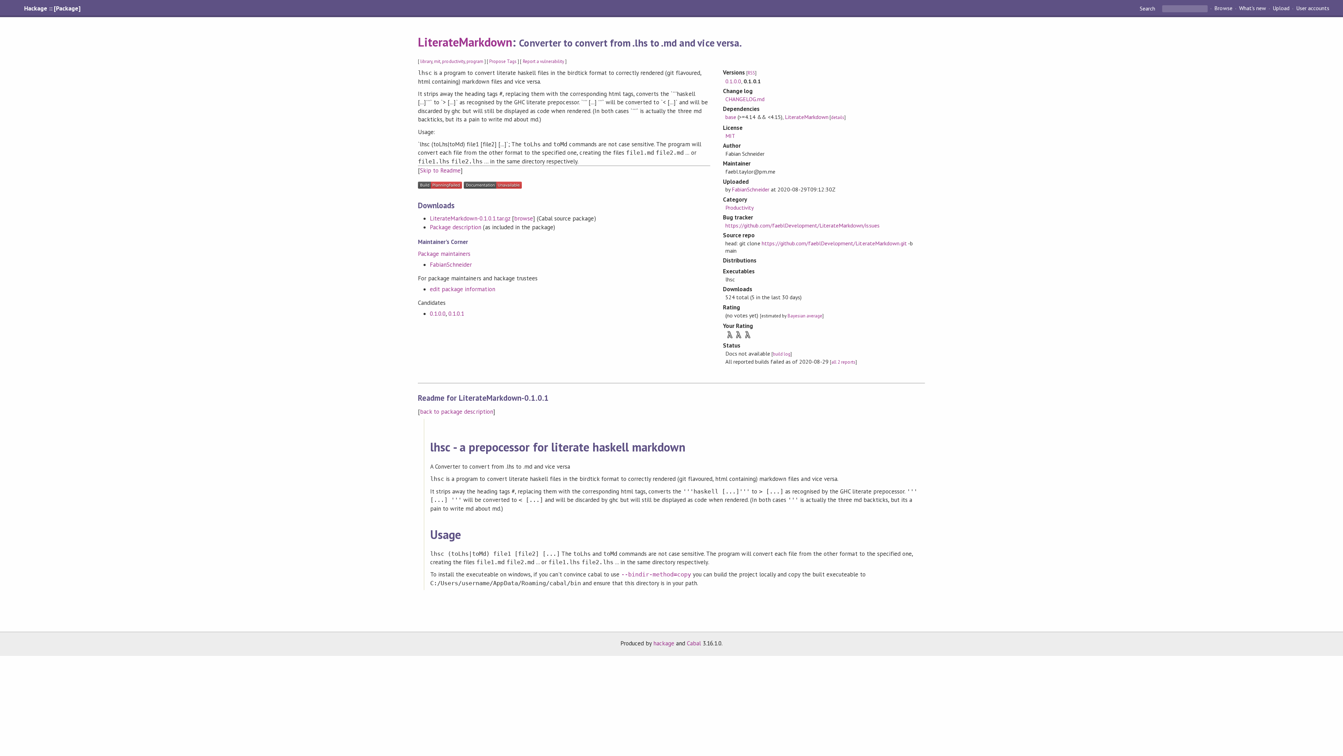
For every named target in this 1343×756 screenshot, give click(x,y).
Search (1148, 8)
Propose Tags (503, 61)
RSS (751, 73)
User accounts (1312, 8)
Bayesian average (805, 316)
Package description (455, 227)
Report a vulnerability (543, 61)
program (475, 61)
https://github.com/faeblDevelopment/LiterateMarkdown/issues (802, 225)
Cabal (694, 643)
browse (523, 218)
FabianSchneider (451, 264)
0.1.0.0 (438, 313)
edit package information (462, 289)
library (426, 61)
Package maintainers (444, 254)
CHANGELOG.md (745, 99)
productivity (453, 61)
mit (437, 61)
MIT (730, 135)
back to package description (456, 411)
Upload (1281, 8)
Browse (1223, 8)
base (730, 116)
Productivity (739, 207)
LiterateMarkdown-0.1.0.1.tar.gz (470, 218)
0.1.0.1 (456, 313)
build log (781, 354)
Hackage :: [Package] (52, 8)
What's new (1252, 8)
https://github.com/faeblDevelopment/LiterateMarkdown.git (834, 243)
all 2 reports (843, 362)
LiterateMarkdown (465, 42)
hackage (663, 643)
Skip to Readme (440, 170)
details (837, 117)
